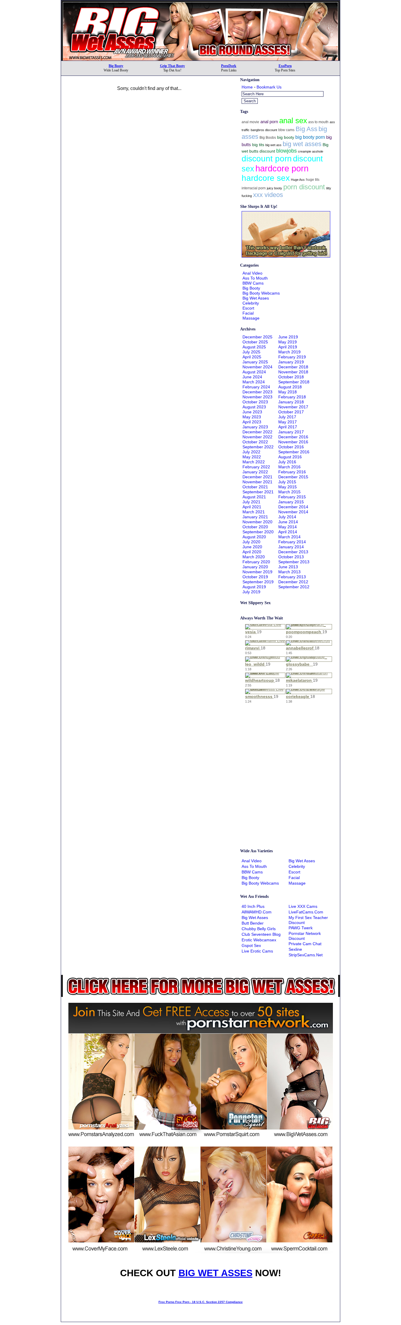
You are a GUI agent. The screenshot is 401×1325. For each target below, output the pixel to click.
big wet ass (273, 145)
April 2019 (287, 347)
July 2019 (251, 591)
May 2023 (251, 417)
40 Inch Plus (253, 906)
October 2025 (255, 342)
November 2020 (257, 521)
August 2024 (254, 372)
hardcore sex (266, 178)
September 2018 (293, 382)
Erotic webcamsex (259, 940)
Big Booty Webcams (261, 293)
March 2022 (253, 462)
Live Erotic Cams (257, 951)
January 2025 (255, 362)
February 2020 (256, 561)
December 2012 (293, 581)
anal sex (293, 120)
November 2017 (293, 407)
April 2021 (251, 506)
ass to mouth (318, 122)
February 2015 (292, 496)
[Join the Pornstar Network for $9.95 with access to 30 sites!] (200, 2)
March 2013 (289, 571)
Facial (248, 313)
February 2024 (256, 387)
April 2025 (251, 357)
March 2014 (289, 536)
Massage (251, 318)
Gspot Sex (251, 945)
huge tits (312, 180)
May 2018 (287, 392)
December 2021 (257, 476)
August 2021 (254, 496)
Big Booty (116, 66)
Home (247, 87)
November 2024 (257, 367)
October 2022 (255, 442)
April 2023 (251, 422)
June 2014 (288, 521)
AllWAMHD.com (257, 912)
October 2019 (255, 576)
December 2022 (257, 432)
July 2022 (251, 452)
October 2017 (291, 412)
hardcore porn (282, 168)
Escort (248, 308)
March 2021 (253, 511)
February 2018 (292, 397)
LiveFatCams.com (306, 912)
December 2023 (257, 392)
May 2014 (287, 526)
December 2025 (257, 337)
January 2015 (291, 501)
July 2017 (287, 417)
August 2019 (254, 586)
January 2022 (255, 471)
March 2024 (253, 382)
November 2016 (293, 442)
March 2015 (289, 491)
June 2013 (288, 566)
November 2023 (257, 397)
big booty (285, 137)
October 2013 (291, 556)
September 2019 (258, 581)
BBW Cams (253, 283)
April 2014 (287, 531)
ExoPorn (285, 66)
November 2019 (257, 571)
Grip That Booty (172, 66)
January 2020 (255, 566)
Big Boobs (268, 138)
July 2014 (287, 516)
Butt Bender (253, 923)
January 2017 (291, 432)
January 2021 (255, 516)
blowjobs (286, 151)
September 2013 (293, 561)
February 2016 (292, 471)
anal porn (269, 121)
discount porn (267, 158)
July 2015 (287, 481)
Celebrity (250, 303)
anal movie (250, 122)
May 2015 (287, 486)
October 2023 (255, 402)
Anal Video (252, 273)
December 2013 (293, 551)
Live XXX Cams (303, 906)
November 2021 (257, 481)
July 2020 (251, 541)
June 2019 (288, 337)
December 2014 (293, 506)
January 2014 (291, 546)
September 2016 (293, 452)
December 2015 (293, 476)
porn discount (304, 187)
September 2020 (258, 531)
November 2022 (257, 437)
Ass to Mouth (255, 278)
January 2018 (291, 402)
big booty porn (310, 137)
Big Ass (306, 129)
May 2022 (251, 457)
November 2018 (293, 372)
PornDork (228, 66)
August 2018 (290, 387)
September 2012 (293, 586)
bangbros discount (264, 130)
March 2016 (289, 466)
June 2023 (252, 412)
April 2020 (251, 551)
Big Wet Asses (255, 298)
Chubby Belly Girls (259, 928)
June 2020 (252, 546)
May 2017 (287, 422)
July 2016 (287, 462)
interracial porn (254, 188)
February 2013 (292, 576)
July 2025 (251, 352)
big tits (258, 144)
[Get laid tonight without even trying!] (286, 256)
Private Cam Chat (305, 943)
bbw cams (286, 130)
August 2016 (290, 457)
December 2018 (293, 367)
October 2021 (255, 486)
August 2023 (254, 407)
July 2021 (251, 501)
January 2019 (291, 362)
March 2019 (289, 352)
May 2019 (287, 342)
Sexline (295, 949)
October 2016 (291, 447)
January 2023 (255, 427)
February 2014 (292, 541)
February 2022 (256, 466)
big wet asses (302, 144)
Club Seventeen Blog (261, 934)
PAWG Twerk (301, 927)
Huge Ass (298, 179)
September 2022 (258, 447)
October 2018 (291, 377)
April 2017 (287, 427)
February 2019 (292, 357)
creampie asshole (310, 151)
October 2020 (255, 526)
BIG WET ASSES (215, 1273)
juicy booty (274, 188)
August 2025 (254, 347)
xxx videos (268, 194)
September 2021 (258, 491)
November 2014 (293, 511)
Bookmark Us (269, 87)
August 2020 (254, 536)
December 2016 (293, 437)
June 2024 (252, 377)
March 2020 (253, 556)
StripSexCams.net (306, 955)
